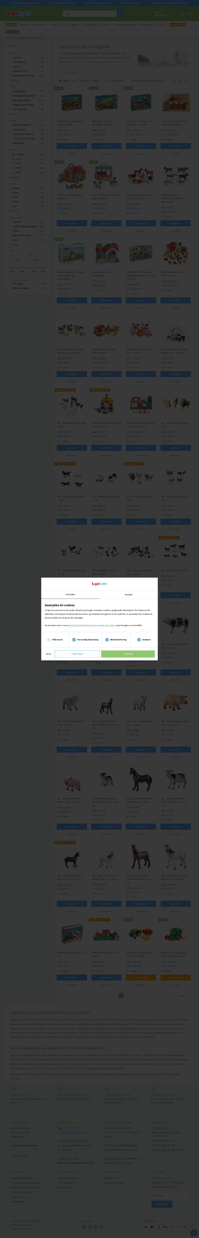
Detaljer (129, 594)
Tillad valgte (77, 654)
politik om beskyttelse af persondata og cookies (92, 625)
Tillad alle (128, 654)
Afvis (48, 654)
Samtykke (70, 594)
